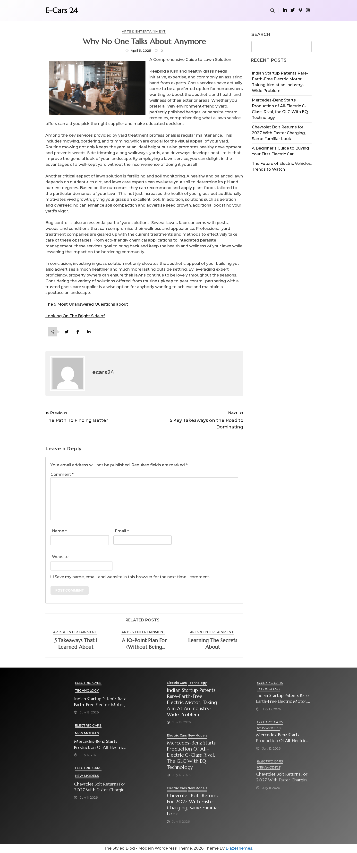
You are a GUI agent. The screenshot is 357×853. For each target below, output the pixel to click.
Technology (87, 690)
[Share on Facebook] (77, 332)
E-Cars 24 (61, 10)
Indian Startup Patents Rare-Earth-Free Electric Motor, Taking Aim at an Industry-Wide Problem (101, 702)
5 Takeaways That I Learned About (75, 643)
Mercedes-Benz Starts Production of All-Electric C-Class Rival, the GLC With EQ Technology (101, 744)
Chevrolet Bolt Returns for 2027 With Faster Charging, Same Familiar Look (279, 133)
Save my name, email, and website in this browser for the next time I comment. (132, 577)
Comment (62, 474)
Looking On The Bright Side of (75, 316)
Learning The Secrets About (212, 643)
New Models (87, 733)
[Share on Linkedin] (89, 332)
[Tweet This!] (66, 332)
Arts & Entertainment (144, 31)
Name (59, 531)
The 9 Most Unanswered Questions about (86, 304)
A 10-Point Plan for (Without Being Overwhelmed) (144, 643)
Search (260, 34)
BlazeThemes (239, 848)
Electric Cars (88, 683)
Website (60, 556)
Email (122, 531)
